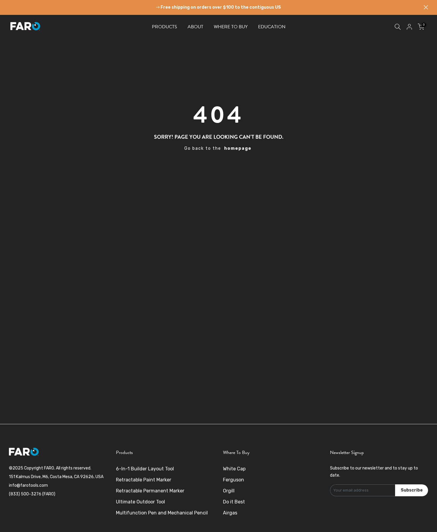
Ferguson (233, 480)
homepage (237, 148)
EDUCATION (271, 26)
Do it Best (234, 502)
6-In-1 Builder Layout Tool (145, 469)
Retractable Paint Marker (143, 480)
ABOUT (195, 26)
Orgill (229, 491)
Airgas (230, 513)
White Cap (234, 469)
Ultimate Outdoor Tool (140, 502)
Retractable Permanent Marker (150, 491)
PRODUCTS (164, 26)
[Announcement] (218, 7)
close (11, 7)
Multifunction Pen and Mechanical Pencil (162, 513)
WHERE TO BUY (231, 26)
